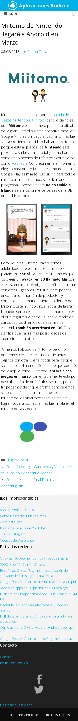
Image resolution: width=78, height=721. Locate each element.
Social (23, 460)
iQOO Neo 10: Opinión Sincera (22, 564)
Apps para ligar (11, 522)
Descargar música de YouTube (22, 528)
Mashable (19, 163)
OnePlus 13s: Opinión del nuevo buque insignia (34, 558)
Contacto (6, 656)
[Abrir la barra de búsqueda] (72, 14)
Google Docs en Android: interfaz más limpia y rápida (39, 581)
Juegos (11, 460)
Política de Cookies (14, 662)
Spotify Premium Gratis (17, 509)
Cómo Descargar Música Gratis (23, 516)
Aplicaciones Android (44, 5)
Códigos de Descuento (17, 540)
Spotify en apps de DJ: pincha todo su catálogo (34, 588)
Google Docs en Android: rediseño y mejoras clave (37, 638)
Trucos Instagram (13, 534)
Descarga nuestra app (16, 705)
